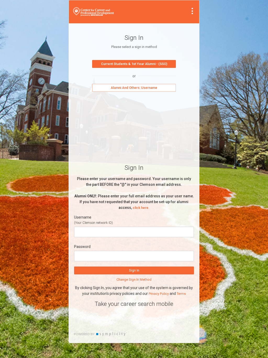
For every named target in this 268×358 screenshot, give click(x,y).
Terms (181, 294)
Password (82, 247)
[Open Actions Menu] (192, 11)
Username (82, 217)
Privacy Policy (159, 294)
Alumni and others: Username (134, 88)
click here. (141, 208)
